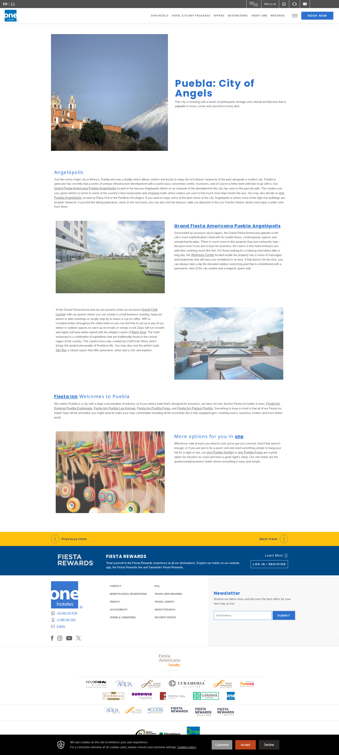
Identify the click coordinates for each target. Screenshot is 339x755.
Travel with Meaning (168, 594)
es (13, 4)
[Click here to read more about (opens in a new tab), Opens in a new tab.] (179, 712)
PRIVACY (115, 601)
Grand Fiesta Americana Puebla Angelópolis (85, 188)
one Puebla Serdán (220, 452)
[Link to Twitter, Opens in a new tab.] (78, 638)
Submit (284, 615)
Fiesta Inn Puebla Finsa (153, 408)
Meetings (278, 15)
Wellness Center (202, 255)
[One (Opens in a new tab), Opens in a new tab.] (254, 4)
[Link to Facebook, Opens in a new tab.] (52, 638)
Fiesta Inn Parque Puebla (195, 408)
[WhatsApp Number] (284, 4)
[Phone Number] (294, 4)
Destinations (238, 15)
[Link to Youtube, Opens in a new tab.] (69, 638)
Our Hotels (160, 15)
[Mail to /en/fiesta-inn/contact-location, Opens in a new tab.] (305, 4)
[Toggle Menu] (295, 15)
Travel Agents (164, 601)
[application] (169, 745)
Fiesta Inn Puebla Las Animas (114, 408)
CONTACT (115, 586)
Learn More (274, 555)
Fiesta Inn (66, 397)
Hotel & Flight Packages (191, 16)
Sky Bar (61, 350)
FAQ (157, 586)
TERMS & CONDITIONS (123, 617)
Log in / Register (269, 564)
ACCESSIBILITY (119, 609)
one (239, 437)
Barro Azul (139, 332)
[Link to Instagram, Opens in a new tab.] (59, 638)
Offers (219, 15)
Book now (317, 15)
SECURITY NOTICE (165, 617)
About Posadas (165, 609)
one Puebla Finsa (250, 452)
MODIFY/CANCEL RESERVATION (128, 594)
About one (259, 15)
